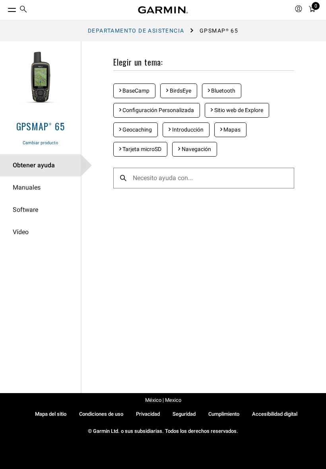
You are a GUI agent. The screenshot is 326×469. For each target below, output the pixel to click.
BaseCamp (135, 90)
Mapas (231, 129)
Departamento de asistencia (136, 30)
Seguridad (184, 414)
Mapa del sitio (50, 414)
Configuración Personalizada (157, 110)
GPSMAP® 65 (40, 126)
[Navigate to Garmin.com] (163, 10)
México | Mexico (163, 400)
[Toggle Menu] (5, 8)
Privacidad (148, 414)
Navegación (195, 149)
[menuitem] (23, 10)
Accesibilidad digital (274, 414)
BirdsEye (180, 90)
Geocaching (136, 129)
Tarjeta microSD (141, 149)
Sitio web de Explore (238, 110)
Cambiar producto (40, 142)
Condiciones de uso (101, 414)
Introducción (187, 129)
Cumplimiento (223, 414)
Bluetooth (222, 90)
